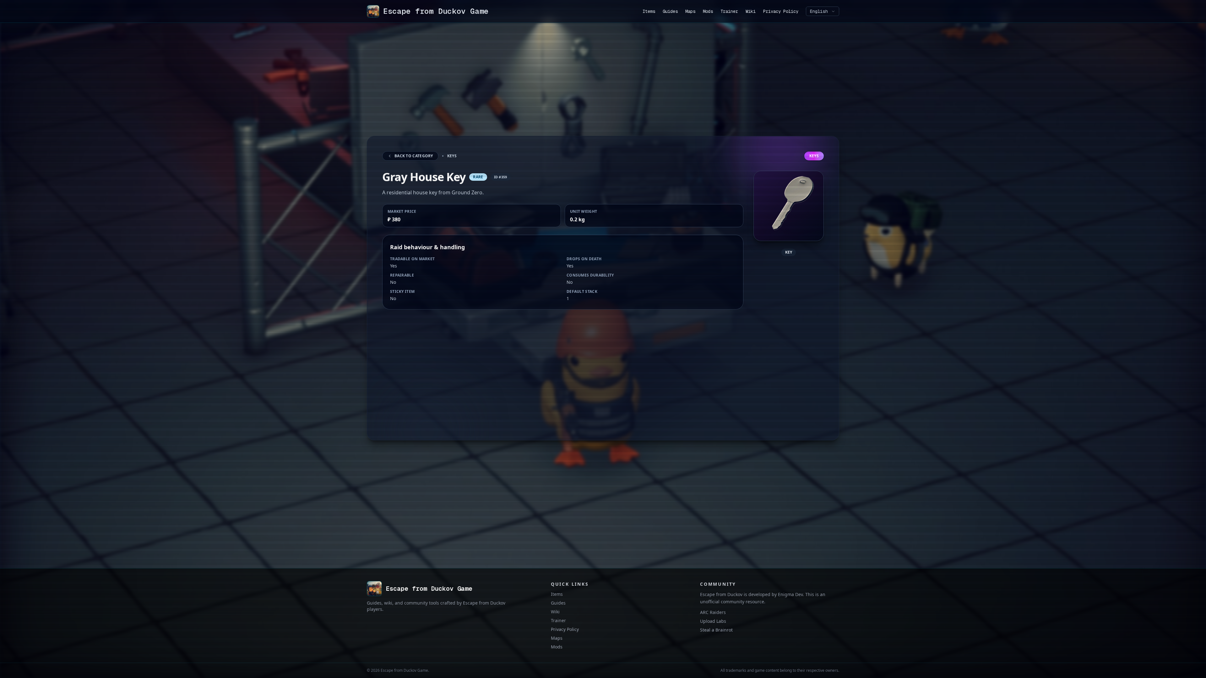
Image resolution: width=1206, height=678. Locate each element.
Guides (670, 11)
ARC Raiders (713, 612)
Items (649, 11)
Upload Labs (713, 621)
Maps (690, 11)
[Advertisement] (555, 87)
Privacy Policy (780, 11)
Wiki (751, 11)
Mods (708, 11)
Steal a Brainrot (716, 630)
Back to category (413, 156)
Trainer (729, 11)
